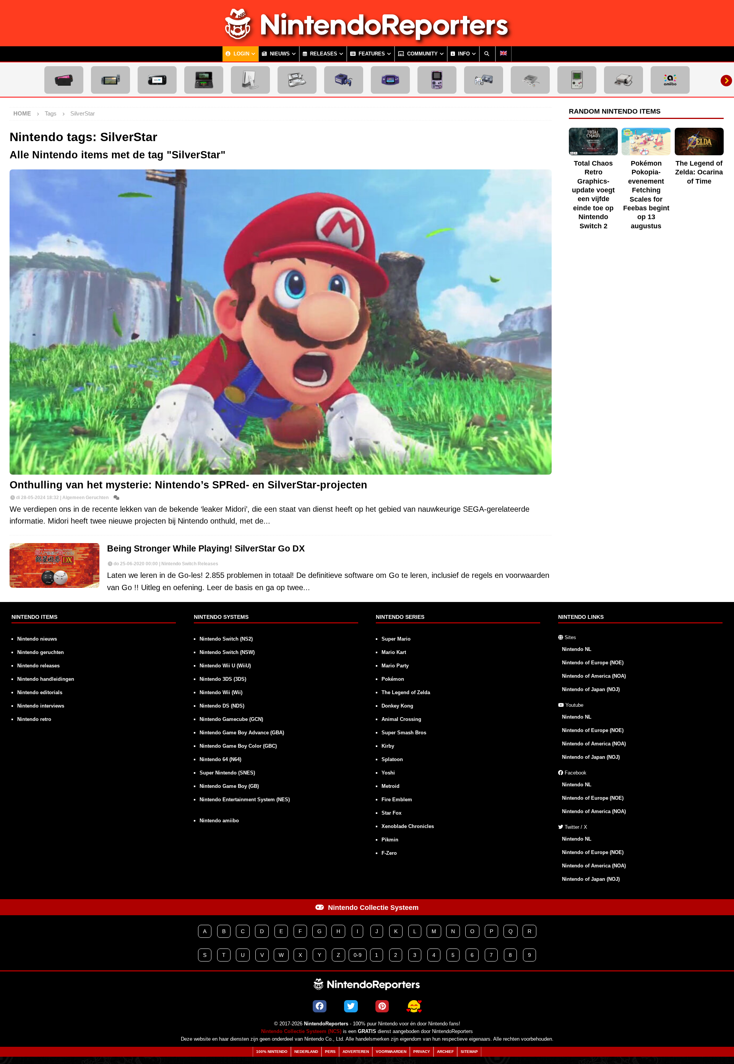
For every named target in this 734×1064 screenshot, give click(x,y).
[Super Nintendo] (530, 79)
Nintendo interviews (40, 706)
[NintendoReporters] (367, 40)
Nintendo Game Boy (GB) (229, 786)
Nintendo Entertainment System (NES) (245, 799)
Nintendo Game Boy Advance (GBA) (242, 732)
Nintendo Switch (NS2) (226, 639)
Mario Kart (394, 652)
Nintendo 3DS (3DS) (223, 679)
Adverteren (356, 1051)
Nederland (306, 1051)
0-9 (358, 955)
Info (463, 54)
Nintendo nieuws (37, 639)
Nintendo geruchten (40, 652)
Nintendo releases (38, 666)
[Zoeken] (487, 54)
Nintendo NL (576, 649)
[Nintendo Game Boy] (577, 79)
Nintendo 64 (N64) (220, 759)
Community (422, 54)
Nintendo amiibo (219, 820)
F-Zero (389, 853)
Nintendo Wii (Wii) (221, 692)
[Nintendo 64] (483, 79)
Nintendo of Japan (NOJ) (591, 689)
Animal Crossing (401, 719)
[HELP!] (414, 1006)
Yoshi (388, 773)
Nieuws (279, 54)
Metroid (390, 786)
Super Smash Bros (404, 732)
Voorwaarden (391, 1051)
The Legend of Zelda (406, 692)
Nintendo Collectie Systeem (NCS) (301, 1031)
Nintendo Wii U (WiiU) (225, 666)
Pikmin (390, 840)
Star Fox (391, 813)
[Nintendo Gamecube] (343, 79)
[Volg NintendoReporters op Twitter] (351, 1006)
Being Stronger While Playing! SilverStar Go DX (206, 548)
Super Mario (396, 639)
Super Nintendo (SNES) (227, 773)
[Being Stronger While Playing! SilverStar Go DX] (54, 565)
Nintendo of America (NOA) (594, 676)
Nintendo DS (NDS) (222, 706)
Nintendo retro (34, 719)
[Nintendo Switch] (110, 79)
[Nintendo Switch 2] (64, 79)
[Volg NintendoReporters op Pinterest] (382, 1006)
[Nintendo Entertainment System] (623, 79)
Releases (323, 54)
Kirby (388, 746)
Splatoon (392, 759)
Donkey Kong (397, 706)
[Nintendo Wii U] (157, 79)
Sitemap (469, 1051)
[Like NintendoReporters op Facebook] (319, 1006)
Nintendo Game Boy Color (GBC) (238, 746)
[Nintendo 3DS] (204, 79)
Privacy (421, 1051)
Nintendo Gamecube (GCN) (231, 719)
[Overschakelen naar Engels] (503, 54)
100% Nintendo (271, 1051)
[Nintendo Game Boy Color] (437, 79)
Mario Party (395, 666)
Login (240, 54)
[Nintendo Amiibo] (670, 79)
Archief (445, 1051)
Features (371, 54)
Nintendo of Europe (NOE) (593, 662)
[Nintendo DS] (297, 79)
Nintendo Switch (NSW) (227, 652)
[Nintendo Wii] (250, 79)
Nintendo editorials (39, 692)
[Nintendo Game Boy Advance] (390, 79)
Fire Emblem (397, 799)
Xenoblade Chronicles (408, 826)
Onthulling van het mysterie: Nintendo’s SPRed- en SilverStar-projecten (188, 485)
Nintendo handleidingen (45, 679)
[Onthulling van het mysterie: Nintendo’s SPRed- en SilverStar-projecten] (281, 322)
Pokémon (393, 679)
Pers (330, 1051)
